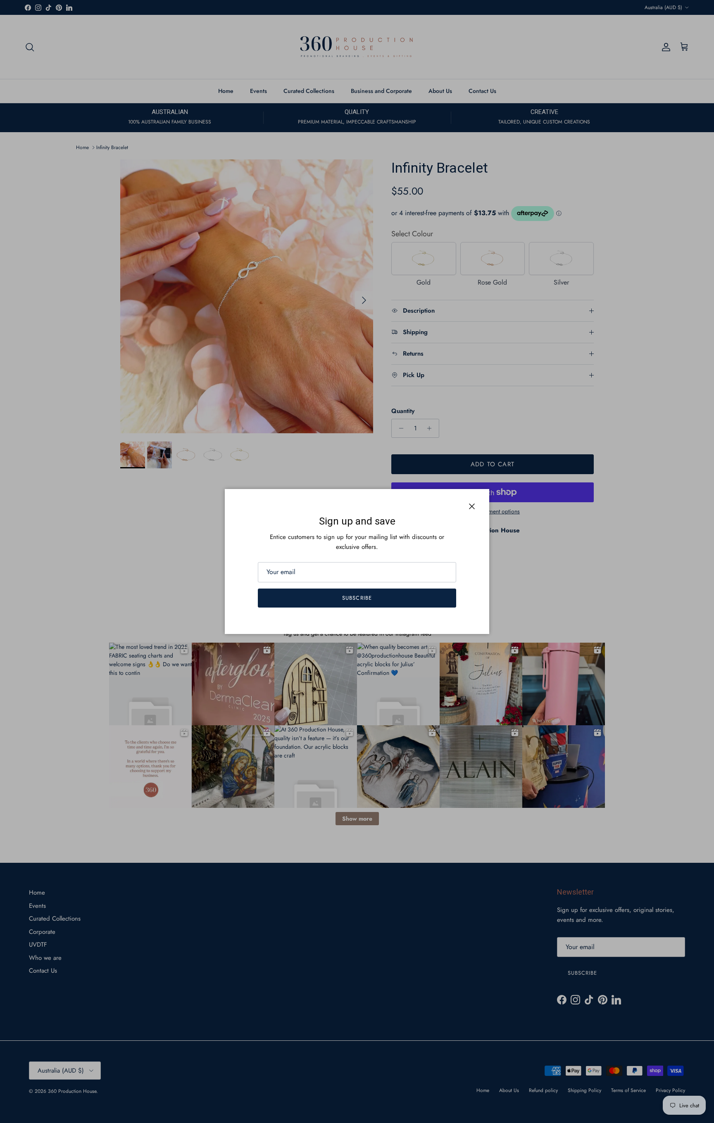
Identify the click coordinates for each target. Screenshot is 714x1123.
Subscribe (356, 598)
